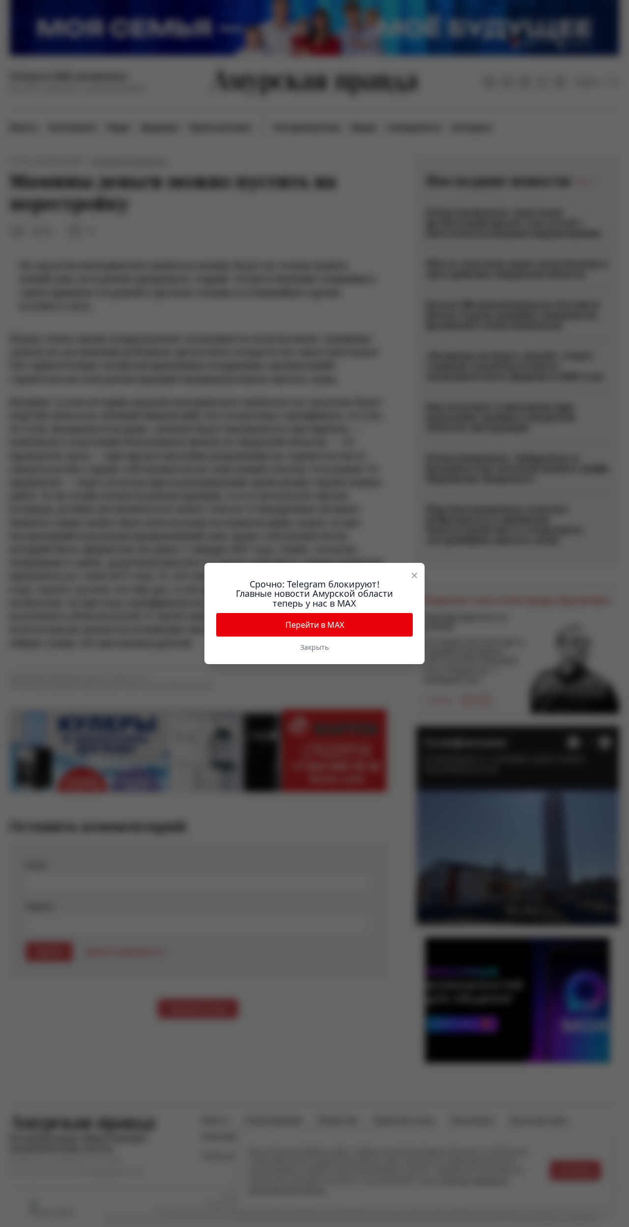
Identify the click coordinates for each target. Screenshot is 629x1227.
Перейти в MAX (315, 624)
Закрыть (314, 647)
